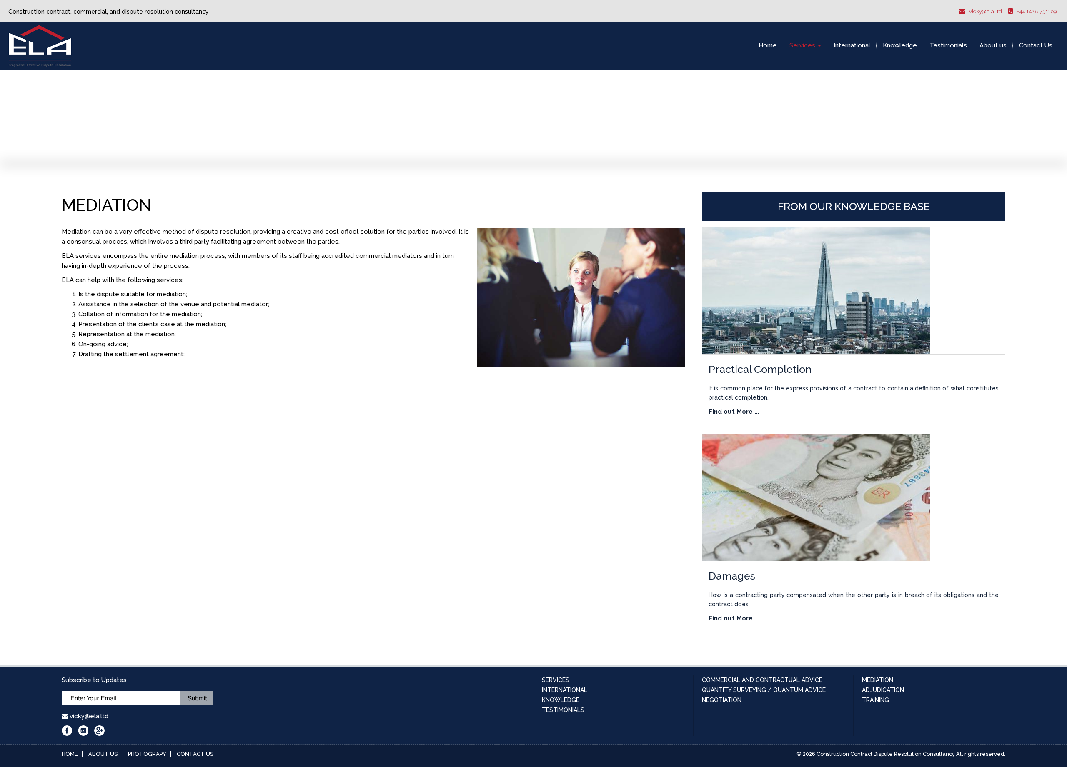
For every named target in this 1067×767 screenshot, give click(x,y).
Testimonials (948, 45)
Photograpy (147, 754)
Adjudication (883, 690)
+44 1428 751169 (1037, 11)
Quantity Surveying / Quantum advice (764, 690)
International (852, 45)
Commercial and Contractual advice (762, 680)
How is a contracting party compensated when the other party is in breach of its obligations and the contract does (854, 596)
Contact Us (1035, 45)
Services (803, 45)
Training (875, 700)
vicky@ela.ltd (985, 11)
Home (768, 45)
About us (993, 45)
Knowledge (900, 45)
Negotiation (721, 700)
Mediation (877, 680)
